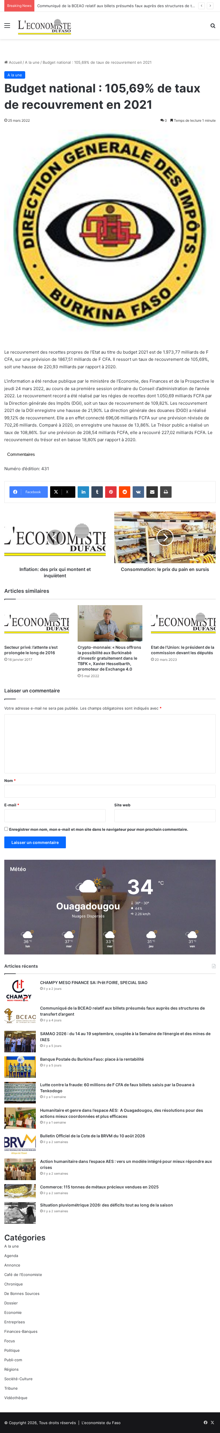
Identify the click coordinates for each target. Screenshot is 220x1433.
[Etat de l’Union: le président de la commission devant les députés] (183, 623)
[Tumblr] (97, 492)
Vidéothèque (16, 1397)
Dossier (11, 1303)
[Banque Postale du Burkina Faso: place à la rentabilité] (20, 1067)
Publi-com (13, 1360)
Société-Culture (18, 1378)
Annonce (12, 1265)
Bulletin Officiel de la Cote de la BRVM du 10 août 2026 (93, 1135)
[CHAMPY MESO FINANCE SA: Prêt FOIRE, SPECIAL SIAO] (20, 990)
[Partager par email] (152, 492)
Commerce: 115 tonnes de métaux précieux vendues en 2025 (99, 1186)
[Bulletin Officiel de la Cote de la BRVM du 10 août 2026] (20, 1144)
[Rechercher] (213, 27)
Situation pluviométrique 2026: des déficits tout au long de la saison (106, 1204)
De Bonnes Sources (22, 1293)
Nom (10, 780)
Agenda (11, 1255)
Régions (11, 1369)
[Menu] (7, 27)
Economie (13, 1312)
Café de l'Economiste (23, 1274)
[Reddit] (124, 492)
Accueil (15, 62)
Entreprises (14, 1322)
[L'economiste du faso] (44, 25)
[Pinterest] (111, 492)
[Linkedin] (83, 492)
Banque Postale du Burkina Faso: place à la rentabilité (92, 1059)
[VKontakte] (138, 492)
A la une (32, 62)
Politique (12, 1350)
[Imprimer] (166, 492)
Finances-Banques (21, 1331)
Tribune (11, 1388)
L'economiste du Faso (101, 1422)
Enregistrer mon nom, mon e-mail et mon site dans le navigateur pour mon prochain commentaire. (98, 829)
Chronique (13, 1284)
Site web (122, 805)
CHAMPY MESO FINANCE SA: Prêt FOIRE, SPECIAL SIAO (94, 982)
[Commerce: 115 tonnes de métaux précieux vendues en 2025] (20, 1191)
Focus (9, 1341)
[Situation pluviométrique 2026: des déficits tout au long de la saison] (20, 1213)
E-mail (11, 805)
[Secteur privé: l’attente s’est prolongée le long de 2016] (36, 623)
